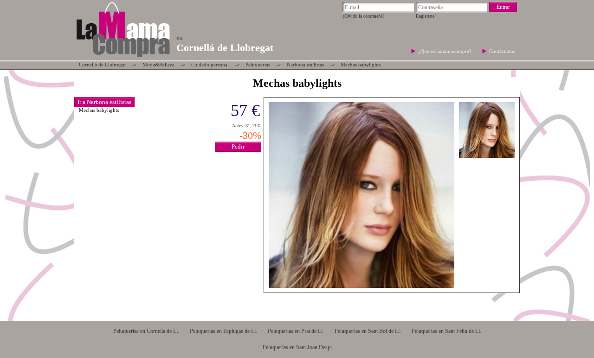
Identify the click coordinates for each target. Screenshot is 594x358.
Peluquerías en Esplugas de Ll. (223, 331)
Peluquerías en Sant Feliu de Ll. (446, 331)
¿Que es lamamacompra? (445, 51)
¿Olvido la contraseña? (363, 16)
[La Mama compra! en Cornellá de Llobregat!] (122, 57)
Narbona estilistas (305, 64)
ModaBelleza (158, 64)
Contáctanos (502, 51)
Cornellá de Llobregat (102, 64)
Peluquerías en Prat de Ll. (296, 331)
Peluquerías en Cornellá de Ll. (146, 331)
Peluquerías (257, 64)
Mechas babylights (361, 64)
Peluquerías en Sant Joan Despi (297, 347)
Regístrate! (426, 16)
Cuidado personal (210, 64)
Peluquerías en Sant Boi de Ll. (368, 331)
